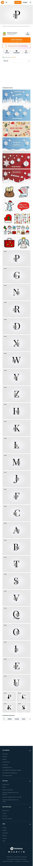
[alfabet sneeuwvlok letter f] (16, 537)
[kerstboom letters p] (9, 738)
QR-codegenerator (7, 838)
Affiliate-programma (7, 852)
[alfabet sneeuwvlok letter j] (16, 520)
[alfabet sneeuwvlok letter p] (16, 299)
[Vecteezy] (2, 2)
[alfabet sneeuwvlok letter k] (16, 469)
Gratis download (16, 40)
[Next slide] (26, 781)
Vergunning (5, 847)
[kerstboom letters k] (9, 759)
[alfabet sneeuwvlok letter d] (16, 367)
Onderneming (6, 824)
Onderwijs (5, 827)
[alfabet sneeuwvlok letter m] (16, 503)
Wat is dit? (13, 57)
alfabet (10, 781)
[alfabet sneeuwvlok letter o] (16, 673)
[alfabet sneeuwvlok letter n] (16, 333)
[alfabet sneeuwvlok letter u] (16, 724)
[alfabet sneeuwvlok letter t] (16, 605)
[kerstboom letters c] (9, 749)
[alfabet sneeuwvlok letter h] (16, 452)
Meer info (6, 60)
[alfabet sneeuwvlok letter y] (16, 418)
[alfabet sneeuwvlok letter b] (16, 588)
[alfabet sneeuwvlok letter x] (16, 384)
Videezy (4, 822)
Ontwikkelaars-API (7, 830)
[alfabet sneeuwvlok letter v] (16, 639)
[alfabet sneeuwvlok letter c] (16, 554)
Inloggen (25, 2)
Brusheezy (5, 816)
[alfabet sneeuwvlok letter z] (16, 435)
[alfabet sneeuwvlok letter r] (16, 350)
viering (17, 781)
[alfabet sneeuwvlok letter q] (16, 656)
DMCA (4, 849)
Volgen (27, 34)
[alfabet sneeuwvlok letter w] (16, 401)
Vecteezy (4, 819)
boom (23, 781)
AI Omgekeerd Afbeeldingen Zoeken (11, 832)
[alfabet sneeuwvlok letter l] (16, 486)
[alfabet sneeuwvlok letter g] (16, 316)
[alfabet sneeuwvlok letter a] (16, 571)
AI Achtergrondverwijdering (9, 835)
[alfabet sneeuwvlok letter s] (16, 622)
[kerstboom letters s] (9, 770)
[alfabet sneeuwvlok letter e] (16, 707)
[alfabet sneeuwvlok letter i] (16, 690)
